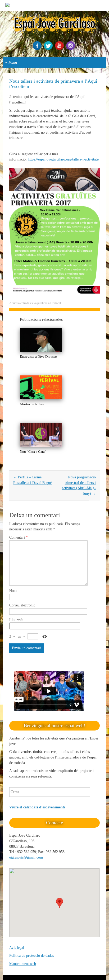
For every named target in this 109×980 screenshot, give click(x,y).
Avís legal (16, 948)
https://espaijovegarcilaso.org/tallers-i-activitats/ (63, 159)
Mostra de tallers (32, 404)
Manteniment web (22, 964)
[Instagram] (71, 49)
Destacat (55, 303)
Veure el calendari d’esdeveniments (37, 807)
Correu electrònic (22, 605)
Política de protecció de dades (31, 956)
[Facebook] (38, 49)
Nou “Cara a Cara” (33, 452)
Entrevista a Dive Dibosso (38, 357)
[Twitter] (49, 49)
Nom (13, 591)
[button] (59, 903)
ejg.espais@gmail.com (26, 857)
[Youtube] (60, 49)
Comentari (18, 537)
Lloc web (16, 620)
